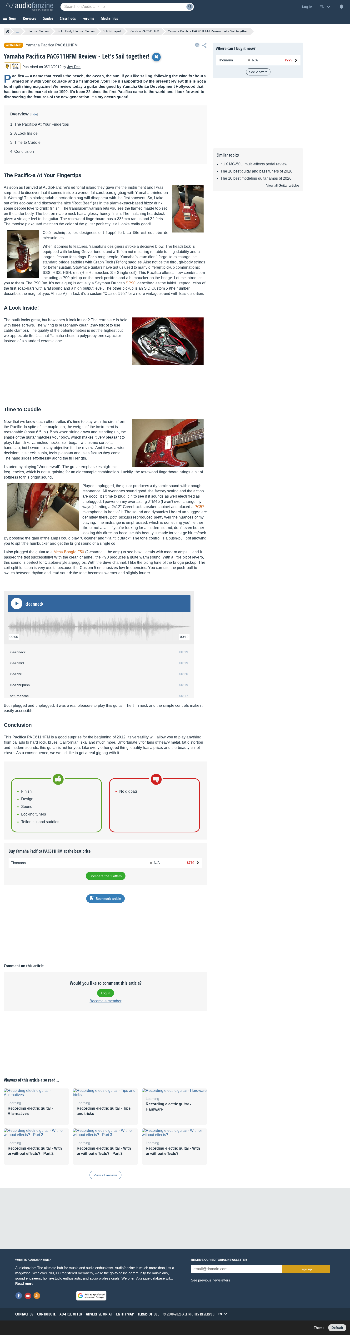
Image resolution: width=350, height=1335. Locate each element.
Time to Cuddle (27, 142)
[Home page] (7, 31)
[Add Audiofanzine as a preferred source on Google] (91, 1295)
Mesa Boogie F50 (69, 552)
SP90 (130, 283)
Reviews (29, 18)
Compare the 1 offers (106, 876)
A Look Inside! (26, 133)
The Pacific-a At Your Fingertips (41, 124)
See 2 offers (258, 72)
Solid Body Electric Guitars (76, 31)
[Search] (189, 7)
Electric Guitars (38, 31)
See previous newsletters (210, 1280)
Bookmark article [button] (108, 898)
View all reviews (105, 1175)
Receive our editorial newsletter (219, 1259)
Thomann (18, 863)
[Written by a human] (12, 66)
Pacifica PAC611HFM (144, 31)
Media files (109, 18)
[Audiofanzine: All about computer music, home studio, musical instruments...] (29, 6)
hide (34, 114)
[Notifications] (341, 7)
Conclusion (24, 151)
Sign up (306, 1269)
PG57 (200, 507)
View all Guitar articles (283, 185)
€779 (190, 863)
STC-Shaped (112, 31)
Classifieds (68, 18)
